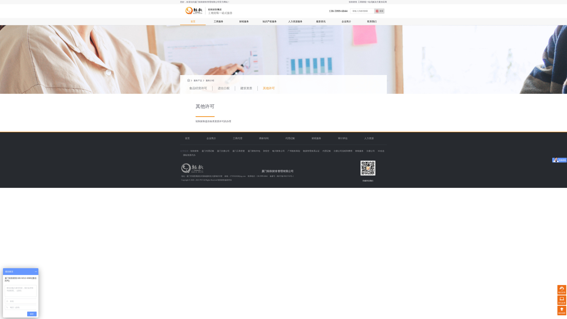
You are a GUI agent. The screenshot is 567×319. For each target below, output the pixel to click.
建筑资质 (246, 88)
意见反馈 (561, 303)
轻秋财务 (194, 151)
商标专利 (264, 138)
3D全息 (381, 151)
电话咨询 (561, 292)
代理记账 (290, 138)
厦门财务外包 (254, 151)
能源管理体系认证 (311, 151)
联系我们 (372, 21)
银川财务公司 (278, 151)
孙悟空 (266, 151)
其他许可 (269, 88)
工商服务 (218, 21)
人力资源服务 (295, 21)
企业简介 (346, 21)
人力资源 (369, 138)
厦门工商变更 (238, 151)
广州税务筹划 (294, 151)
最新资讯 (321, 21)
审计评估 (342, 138)
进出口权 (224, 88)
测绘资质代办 (189, 155)
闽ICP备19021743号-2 (285, 176)
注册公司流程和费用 (343, 151)
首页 (193, 21)
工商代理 (237, 138)
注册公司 (370, 151)
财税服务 (244, 21)
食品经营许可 (198, 88)
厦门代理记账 (208, 151)
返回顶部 (561, 313)
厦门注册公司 (223, 151)
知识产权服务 (270, 21)
